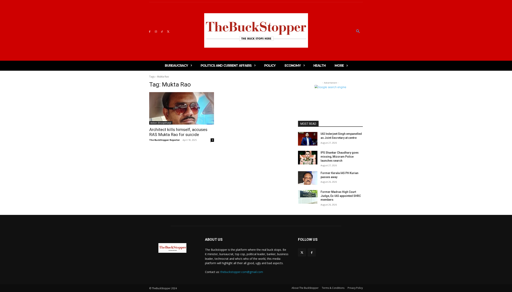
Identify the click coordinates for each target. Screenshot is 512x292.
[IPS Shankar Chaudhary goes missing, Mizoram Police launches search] (307, 157)
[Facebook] (150, 31)
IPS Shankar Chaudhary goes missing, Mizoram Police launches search (340, 156)
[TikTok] (162, 31)
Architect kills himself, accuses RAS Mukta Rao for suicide (178, 132)
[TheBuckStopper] (256, 30)
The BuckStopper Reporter (164, 139)
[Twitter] (168, 31)
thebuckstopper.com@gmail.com (241, 272)
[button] (358, 31)
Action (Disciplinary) (160, 122)
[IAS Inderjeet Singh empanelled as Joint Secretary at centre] (307, 139)
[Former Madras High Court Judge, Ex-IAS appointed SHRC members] (307, 197)
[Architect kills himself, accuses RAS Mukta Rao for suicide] (181, 108)
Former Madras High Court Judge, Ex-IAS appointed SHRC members (341, 195)
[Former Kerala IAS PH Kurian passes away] (307, 178)
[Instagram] (156, 31)
